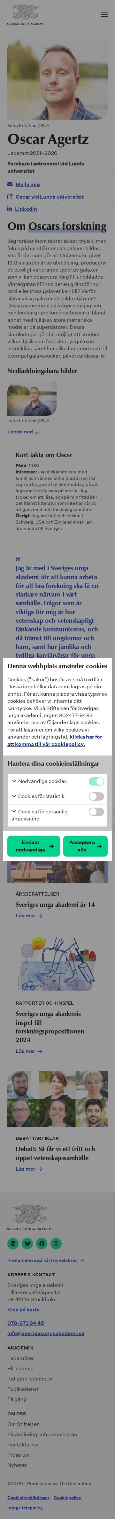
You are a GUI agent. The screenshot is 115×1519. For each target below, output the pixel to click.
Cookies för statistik (41, 796)
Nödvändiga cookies (42, 781)
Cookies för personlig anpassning (40, 815)
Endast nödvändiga (30, 845)
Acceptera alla (82, 845)
